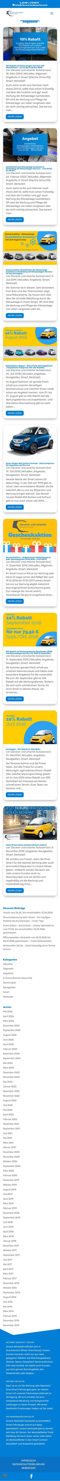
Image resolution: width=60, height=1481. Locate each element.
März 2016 (8, 1311)
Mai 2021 (7, 1138)
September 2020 (12, 1166)
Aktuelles (29, 73)
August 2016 (9, 1297)
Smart (9, 80)
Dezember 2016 (11, 1283)
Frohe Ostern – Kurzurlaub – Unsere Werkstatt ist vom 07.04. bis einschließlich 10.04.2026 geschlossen (28, 929)
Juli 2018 (8, 1222)
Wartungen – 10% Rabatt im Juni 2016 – (23, 749)
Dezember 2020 (11, 1152)
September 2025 (12, 1030)
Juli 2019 (7, 1194)
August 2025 (10, 1035)
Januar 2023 (9, 1086)
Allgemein (41, 73)
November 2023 (11, 1077)
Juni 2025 (8, 1039)
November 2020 (11, 1156)
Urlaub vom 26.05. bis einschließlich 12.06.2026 (28, 912)
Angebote (11, 77)
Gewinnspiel (9, 982)
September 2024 (12, 1058)
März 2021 (8, 1142)
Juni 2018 (8, 1227)
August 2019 (9, 1189)
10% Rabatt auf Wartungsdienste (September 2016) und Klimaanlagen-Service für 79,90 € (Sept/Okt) (29, 652)
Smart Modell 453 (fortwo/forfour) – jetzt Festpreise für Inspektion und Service (30, 464)
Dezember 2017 (11, 1245)
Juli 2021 (7, 1133)
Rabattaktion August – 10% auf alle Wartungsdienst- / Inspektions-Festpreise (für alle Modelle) (29, 367)
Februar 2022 (10, 1119)
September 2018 (11, 1217)
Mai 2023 (8, 1081)
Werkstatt (19, 80)
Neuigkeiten (13, 377)
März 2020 (8, 1170)
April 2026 (8, 1016)
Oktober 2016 (10, 1287)
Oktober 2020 (10, 1161)
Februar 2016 (10, 1316)
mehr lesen (15, 116)
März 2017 (8, 1273)
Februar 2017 (10, 1278)
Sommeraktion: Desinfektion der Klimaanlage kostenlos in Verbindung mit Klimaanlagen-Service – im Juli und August (29, 272)
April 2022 (8, 1114)
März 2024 (8, 1067)
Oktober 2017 (10, 1250)
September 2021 (11, 1128)
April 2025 (8, 1044)
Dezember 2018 (11, 1213)
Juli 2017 (7, 1259)
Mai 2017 (7, 1264)
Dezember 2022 (11, 1091)
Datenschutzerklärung (28, 1464)
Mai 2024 (8, 1063)
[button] (5, 1476)
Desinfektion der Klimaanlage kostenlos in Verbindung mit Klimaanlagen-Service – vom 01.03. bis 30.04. (29, 169)
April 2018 (8, 1231)
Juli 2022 (8, 1105)
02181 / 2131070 (30, 3)
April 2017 (8, 1269)
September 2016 (11, 1292)
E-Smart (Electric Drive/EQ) (34, 77)
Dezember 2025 (11, 1025)
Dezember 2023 (11, 1072)
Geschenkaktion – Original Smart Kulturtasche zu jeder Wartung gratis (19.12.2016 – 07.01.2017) (28, 558)
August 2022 (9, 1100)
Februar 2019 (10, 1208)
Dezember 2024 (11, 1053)
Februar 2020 (10, 1175)
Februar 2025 (10, 1049)
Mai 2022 (7, 1110)
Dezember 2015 (11, 1320)
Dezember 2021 (11, 1124)
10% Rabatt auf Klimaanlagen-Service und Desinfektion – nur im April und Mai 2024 (25, 67)
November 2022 (11, 1096)
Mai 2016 (7, 1306)
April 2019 (8, 1199)
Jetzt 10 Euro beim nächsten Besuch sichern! (26, 845)
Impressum (28, 1460)
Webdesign (28, 1468)
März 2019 (8, 1203)
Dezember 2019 (11, 1180)
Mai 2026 (8, 1011)
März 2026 (8, 1021)
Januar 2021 (9, 1147)
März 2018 (8, 1236)
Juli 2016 (8, 1302)
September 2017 (11, 1255)
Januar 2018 (9, 1241)
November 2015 (11, 1325)
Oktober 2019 (10, 1184)
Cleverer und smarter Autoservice (30, 70)
